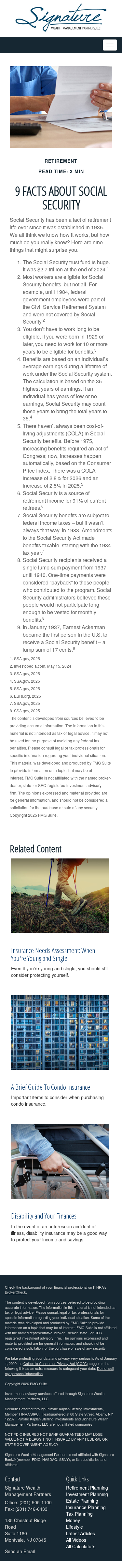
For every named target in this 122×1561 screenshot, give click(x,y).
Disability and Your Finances (43, 1215)
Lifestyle (74, 1526)
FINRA (24, 1414)
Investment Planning (87, 1494)
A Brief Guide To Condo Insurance (50, 1087)
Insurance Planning (86, 1507)
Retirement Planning (87, 1487)
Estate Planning (82, 1500)
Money (73, 1520)
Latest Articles (80, 1533)
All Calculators (80, 1546)
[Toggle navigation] (110, 45)
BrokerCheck (15, 1292)
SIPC (35, 1414)
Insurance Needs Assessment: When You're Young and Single (53, 954)
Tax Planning (79, 1513)
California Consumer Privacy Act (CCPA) (55, 1363)
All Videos (76, 1540)
